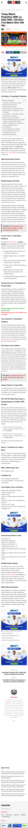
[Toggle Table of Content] (23, 100)
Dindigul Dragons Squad (10, 132)
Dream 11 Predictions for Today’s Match (14, 123)
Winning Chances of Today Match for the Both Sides (13, 111)
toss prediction (9, 339)
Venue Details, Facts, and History (12, 129)
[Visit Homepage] (14, 2)
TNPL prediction (12, 242)
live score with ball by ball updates (13, 631)
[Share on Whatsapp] (16, 52)
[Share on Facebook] (9, 52)
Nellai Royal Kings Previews (10, 104)
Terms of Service (6, 816)
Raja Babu (8, 29)
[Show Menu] (2, 2)
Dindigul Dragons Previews (9, 106)
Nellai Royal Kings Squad (10, 134)
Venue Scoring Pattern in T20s (11, 131)
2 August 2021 (17, 29)
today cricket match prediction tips (10, 635)
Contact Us (16, 815)
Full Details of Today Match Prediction (12, 103)
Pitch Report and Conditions (10, 116)
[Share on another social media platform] (23, 52)
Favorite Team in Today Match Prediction (13, 108)
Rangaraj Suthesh (10, 574)
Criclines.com (7, 808)
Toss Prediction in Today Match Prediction (13, 114)
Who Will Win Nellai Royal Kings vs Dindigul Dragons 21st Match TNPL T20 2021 (14, 120)
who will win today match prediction (11, 640)
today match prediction (11, 153)
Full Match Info (7, 127)
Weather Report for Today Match (11, 118)
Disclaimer (23, 815)
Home (2, 9)
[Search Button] (26, 2)
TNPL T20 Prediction (7, 633)
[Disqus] (14, 746)
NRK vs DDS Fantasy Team (11, 125)
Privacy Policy (9, 815)
